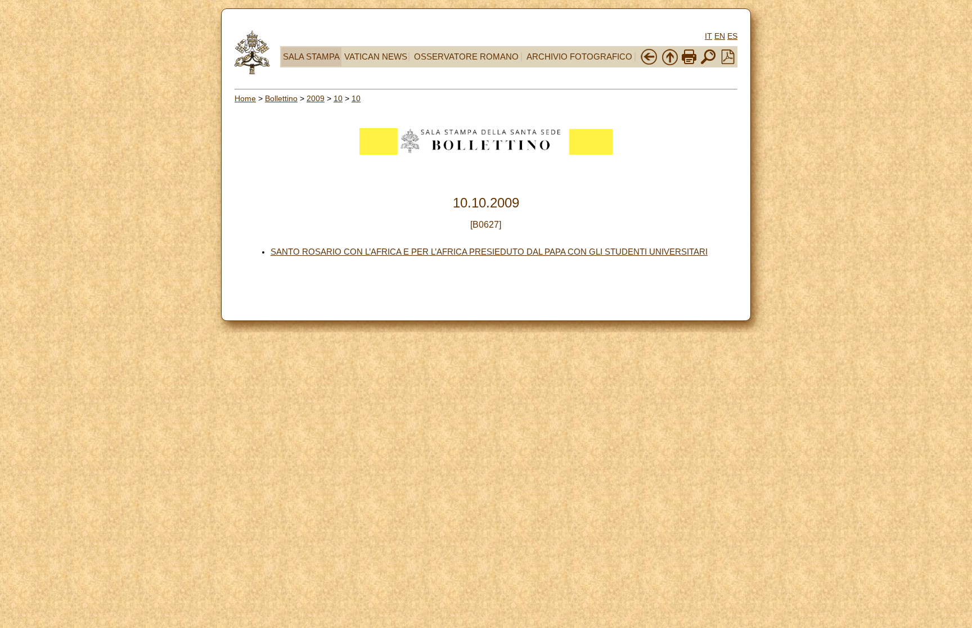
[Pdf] (728, 61)
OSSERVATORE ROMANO (466, 56)
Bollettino (281, 98)
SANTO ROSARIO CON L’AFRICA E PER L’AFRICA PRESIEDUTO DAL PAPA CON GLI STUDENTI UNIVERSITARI (489, 251)
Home (245, 98)
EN (719, 35)
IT (708, 35)
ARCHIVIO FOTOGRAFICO (579, 56)
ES (732, 35)
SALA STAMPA (311, 56)
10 (338, 98)
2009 (316, 98)
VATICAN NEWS (375, 56)
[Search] (708, 62)
